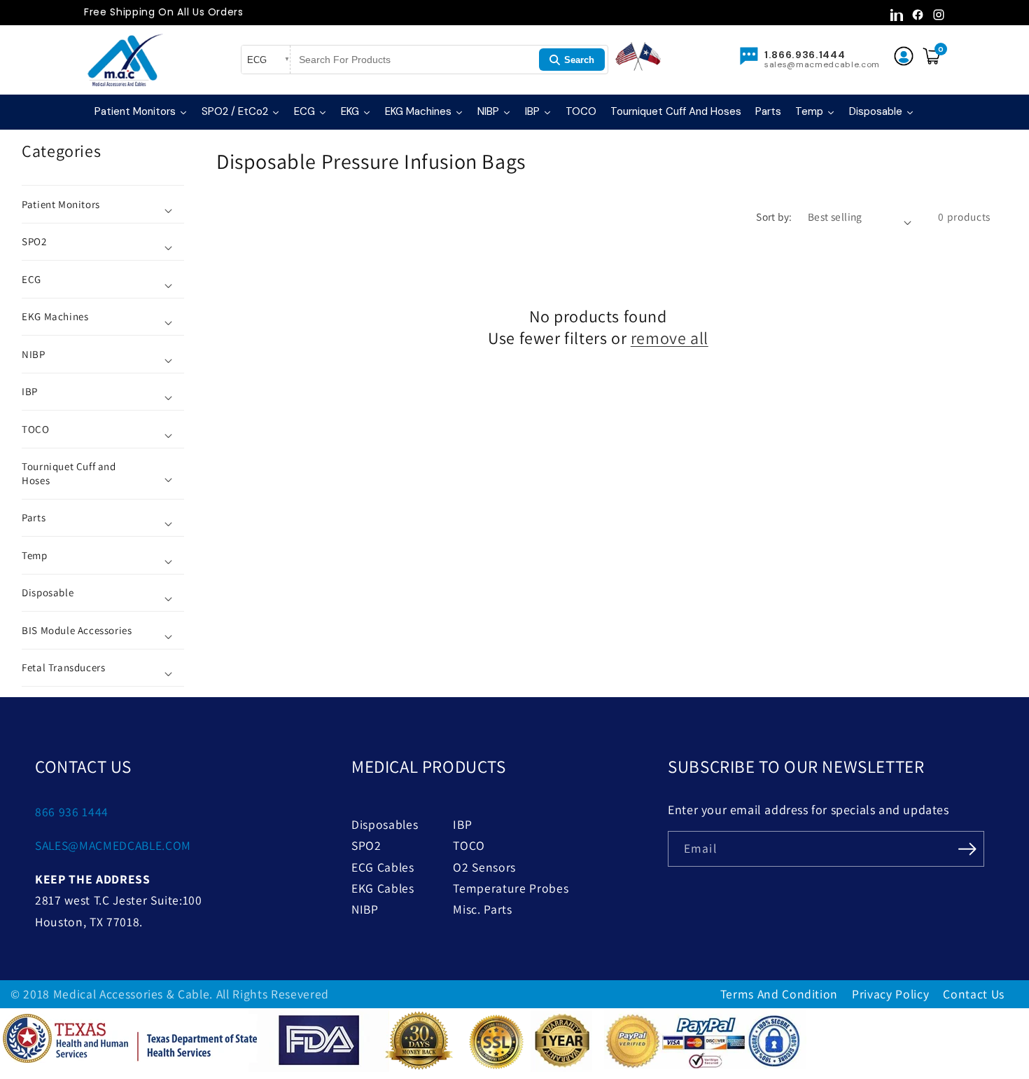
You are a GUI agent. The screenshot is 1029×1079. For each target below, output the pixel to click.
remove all (669, 338)
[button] (103, 204)
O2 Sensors (484, 867)
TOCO (469, 845)
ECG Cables (382, 867)
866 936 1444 (71, 812)
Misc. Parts (482, 909)
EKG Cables (382, 888)
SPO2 (366, 845)
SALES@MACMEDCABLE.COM (113, 845)
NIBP (365, 909)
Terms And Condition (779, 994)
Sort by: (774, 216)
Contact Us (973, 994)
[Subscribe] (967, 848)
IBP (462, 824)
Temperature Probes (510, 888)
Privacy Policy (890, 994)
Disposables (384, 824)
